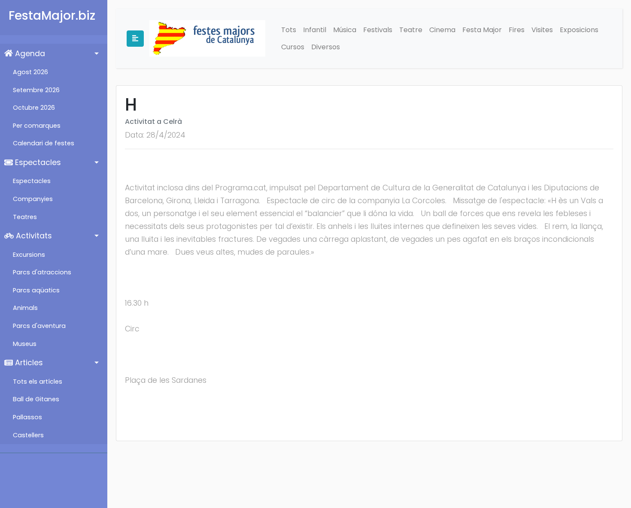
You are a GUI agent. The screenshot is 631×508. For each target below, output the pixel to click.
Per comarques (37, 125)
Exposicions (579, 30)
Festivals (377, 30)
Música (344, 30)
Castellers (28, 435)
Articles (28, 363)
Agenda (29, 53)
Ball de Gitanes (36, 399)
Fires (517, 30)
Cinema (442, 30)
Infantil (314, 30)
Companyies (33, 199)
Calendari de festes (43, 143)
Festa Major (482, 30)
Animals (25, 308)
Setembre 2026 (36, 90)
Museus (24, 344)
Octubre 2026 (34, 107)
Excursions (29, 254)
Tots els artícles (37, 381)
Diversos (325, 47)
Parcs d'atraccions (42, 272)
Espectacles (37, 162)
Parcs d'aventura (39, 326)
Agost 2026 (30, 72)
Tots (288, 30)
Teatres (25, 217)
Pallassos (27, 417)
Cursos (292, 47)
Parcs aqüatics (36, 290)
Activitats (33, 236)
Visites (542, 30)
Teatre (410, 30)
